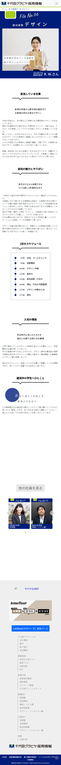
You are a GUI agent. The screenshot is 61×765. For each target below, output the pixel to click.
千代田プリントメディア (30, 688)
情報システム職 (26, 704)
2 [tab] (28, 532)
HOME (4, 757)
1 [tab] (25, 532)
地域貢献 (24, 650)
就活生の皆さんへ (27, 659)
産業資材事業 (25, 678)
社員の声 (24, 739)
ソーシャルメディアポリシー (49, 757)
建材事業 (24, 681)
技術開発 (24, 700)
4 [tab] (33, 532)
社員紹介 (14, 9)
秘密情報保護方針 (15, 757)
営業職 (23, 697)
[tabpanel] (19, 513)
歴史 (22, 643)
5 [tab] (35, 532)
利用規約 (30, 760)
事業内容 (22, 675)
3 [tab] (30, 532)
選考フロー (25, 662)
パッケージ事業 (26, 685)
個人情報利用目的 (30, 757)
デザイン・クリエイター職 (31, 711)
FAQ (21, 669)
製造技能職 (25, 707)
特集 (20, 735)
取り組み (24, 646)
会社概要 (24, 640)
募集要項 (22, 655)
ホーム (5, 9)
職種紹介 (22, 694)
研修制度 (24, 665)
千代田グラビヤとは (27, 636)
